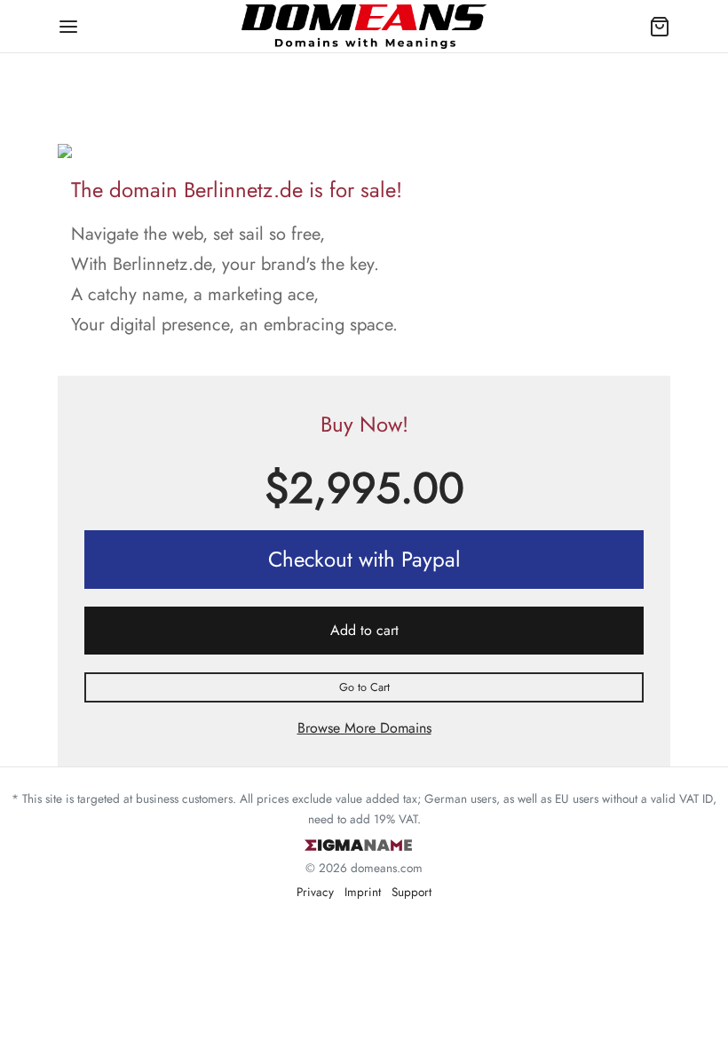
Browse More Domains (364, 728)
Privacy (315, 892)
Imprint (362, 892)
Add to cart (364, 630)
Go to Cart (364, 687)
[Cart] (659, 26)
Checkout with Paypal (364, 559)
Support (411, 892)
